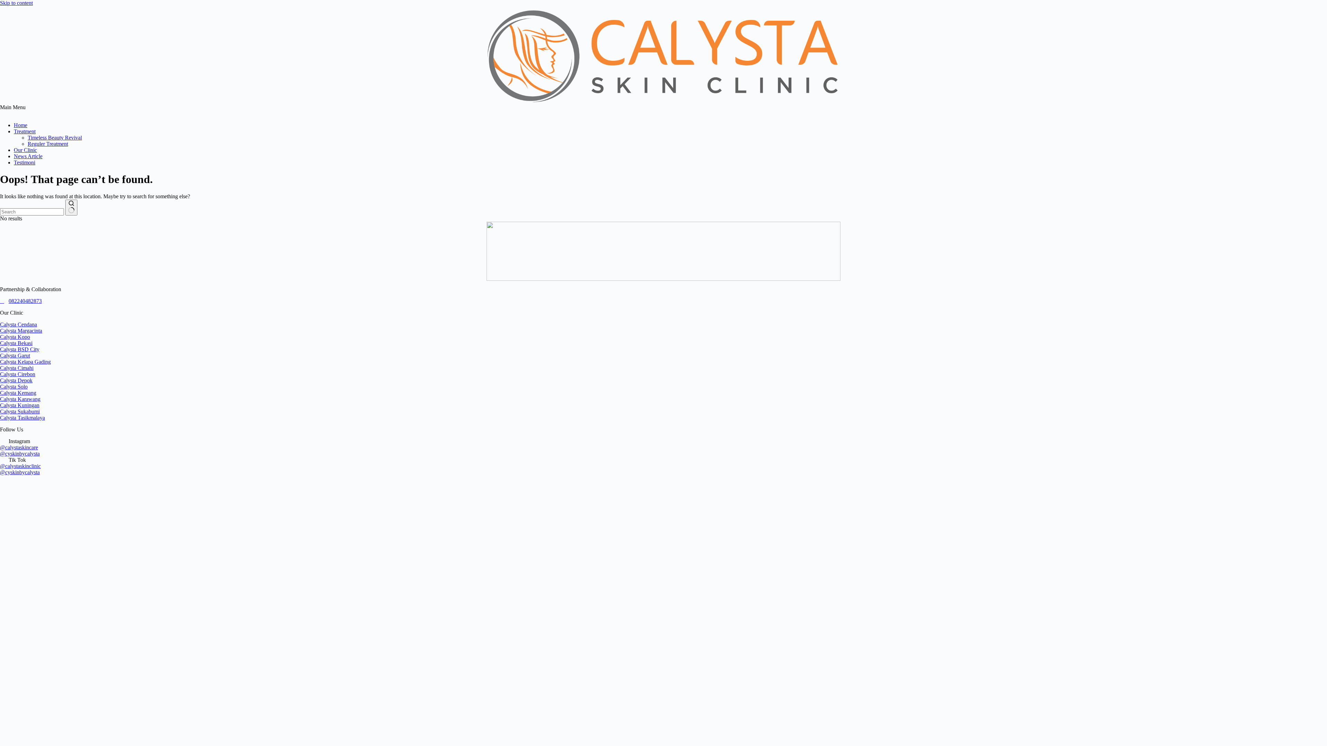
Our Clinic (25, 150)
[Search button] (71, 208)
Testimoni (24, 162)
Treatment (25, 131)
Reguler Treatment (48, 144)
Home (20, 125)
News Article (28, 156)
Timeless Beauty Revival (55, 138)
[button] (663, 110)
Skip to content (16, 3)
